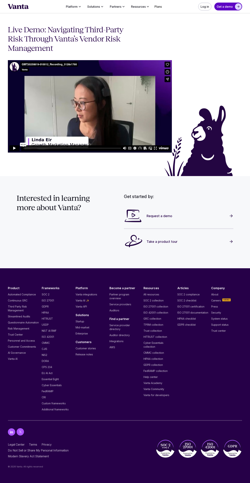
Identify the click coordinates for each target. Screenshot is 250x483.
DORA (45, 361)
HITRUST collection (155, 336)
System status (219, 318)
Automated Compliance (22, 294)
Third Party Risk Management (17, 308)
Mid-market (82, 327)
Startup (80, 321)
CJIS (44, 348)
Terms (33, 444)
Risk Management (18, 328)
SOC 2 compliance (188, 294)
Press (214, 306)
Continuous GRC (17, 300)
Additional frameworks (55, 409)
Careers (216, 300)
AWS (112, 347)
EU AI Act (47, 373)
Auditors (114, 310)
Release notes (84, 354)
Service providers (120, 304)
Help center (150, 376)
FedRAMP (47, 391)
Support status (220, 324)
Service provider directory (119, 327)
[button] (73, 6)
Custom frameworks (54, 403)
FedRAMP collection (155, 370)
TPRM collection (153, 324)
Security (216, 312)
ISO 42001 (48, 336)
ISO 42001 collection (155, 312)
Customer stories (86, 348)
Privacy (47, 444)
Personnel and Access (21, 340)
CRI (44, 397)
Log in (205, 6)
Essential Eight (50, 379)
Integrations (116, 341)
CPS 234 (47, 367)
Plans (158, 6)
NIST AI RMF (49, 330)
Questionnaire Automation (23, 322)
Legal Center (16, 444)
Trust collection (152, 330)
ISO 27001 (48, 300)
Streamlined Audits (19, 316)
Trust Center (15, 334)
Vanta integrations (86, 294)
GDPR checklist (186, 324)
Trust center (218, 330)
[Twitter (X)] (20, 432)
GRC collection (152, 318)
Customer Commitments (22, 346)
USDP (45, 324)
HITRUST (47, 318)
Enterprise (82, 333)
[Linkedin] (11, 432)
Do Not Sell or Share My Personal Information (38, 450)
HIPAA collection (153, 358)
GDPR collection (153, 364)
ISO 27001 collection (155, 306)
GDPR (45, 306)
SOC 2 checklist (186, 300)
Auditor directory (119, 335)
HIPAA (45, 312)
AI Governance (17, 352)
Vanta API (81, 306)
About (214, 294)
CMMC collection (153, 352)
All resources (151, 294)
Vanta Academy (152, 383)
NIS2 (44, 354)
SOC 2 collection (153, 300)
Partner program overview (119, 296)
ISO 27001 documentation (192, 312)
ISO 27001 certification (190, 306)
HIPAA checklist (186, 318)
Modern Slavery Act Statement (28, 456)
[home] (18, 6)
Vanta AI (13, 358)
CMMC (46, 342)
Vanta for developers (156, 395)
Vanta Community (153, 389)
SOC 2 (45, 294)
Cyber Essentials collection (153, 344)
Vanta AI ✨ (82, 300)
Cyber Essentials (52, 385)
